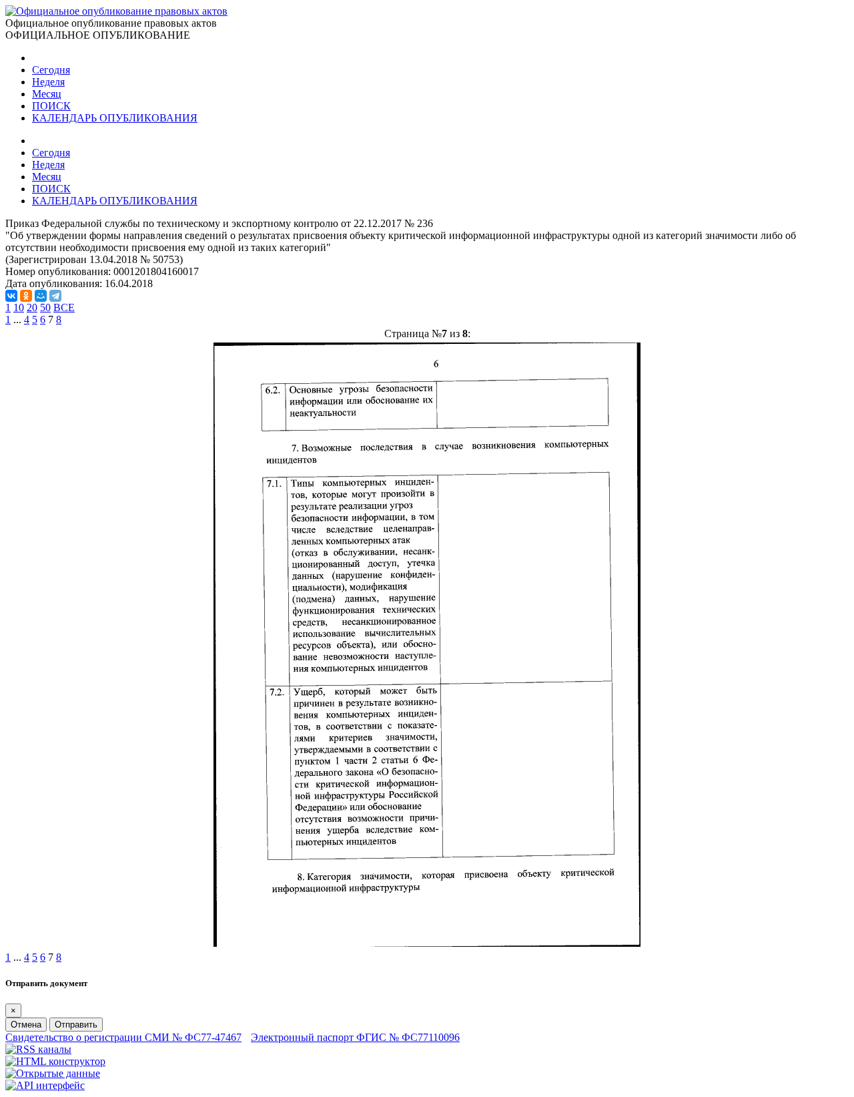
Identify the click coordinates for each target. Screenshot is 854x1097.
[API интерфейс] (45, 1085)
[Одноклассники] (26, 296)
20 (32, 307)
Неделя (48, 81)
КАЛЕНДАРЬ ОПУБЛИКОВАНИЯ (114, 118)
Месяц (46, 93)
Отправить (76, 1025)
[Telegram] (55, 296)
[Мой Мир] (41, 296)
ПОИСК (51, 106)
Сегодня (51, 69)
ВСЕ (64, 307)
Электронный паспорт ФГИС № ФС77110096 (355, 1037)
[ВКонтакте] (11, 296)
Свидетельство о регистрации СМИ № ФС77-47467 (123, 1037)
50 (45, 307)
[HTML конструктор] (55, 1061)
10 (18, 307)
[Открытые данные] (52, 1073)
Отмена (26, 1025)
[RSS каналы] (38, 1049)
